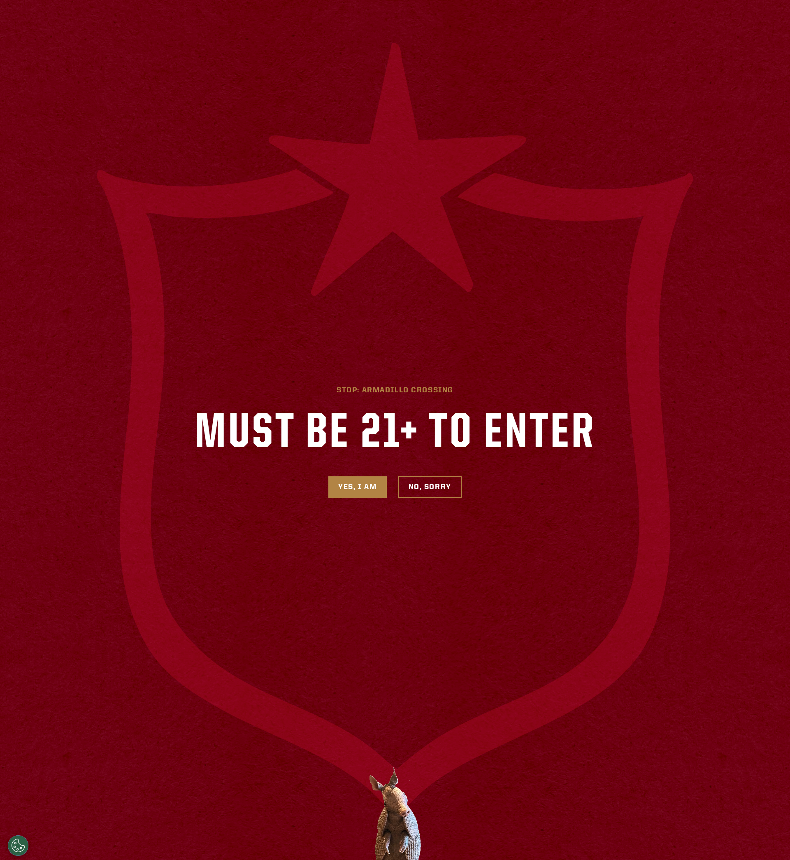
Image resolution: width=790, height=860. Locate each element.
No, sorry (430, 487)
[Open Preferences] (18, 845)
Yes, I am (357, 487)
